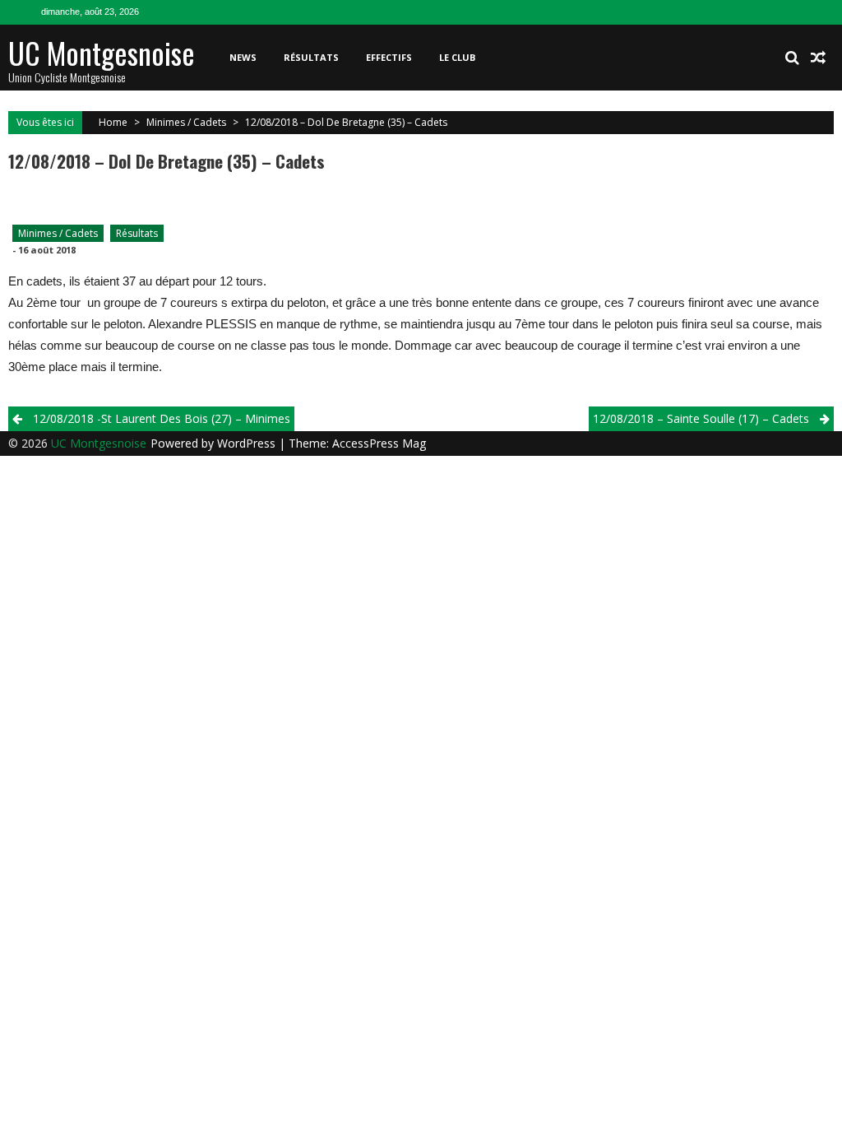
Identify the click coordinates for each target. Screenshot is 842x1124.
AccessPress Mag (379, 443)
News (243, 57)
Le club (457, 57)
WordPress (248, 443)
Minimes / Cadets (186, 122)
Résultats (311, 57)
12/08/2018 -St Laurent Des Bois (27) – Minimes (161, 418)
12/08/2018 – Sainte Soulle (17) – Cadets (701, 418)
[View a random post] (818, 57)
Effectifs (389, 57)
